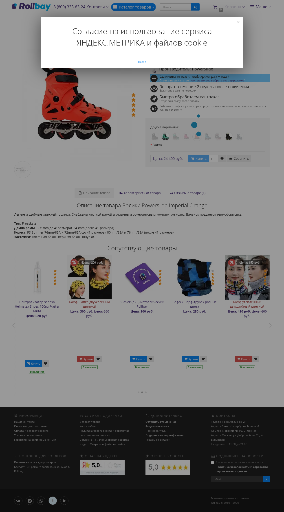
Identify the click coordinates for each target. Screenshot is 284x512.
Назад (142, 62)
